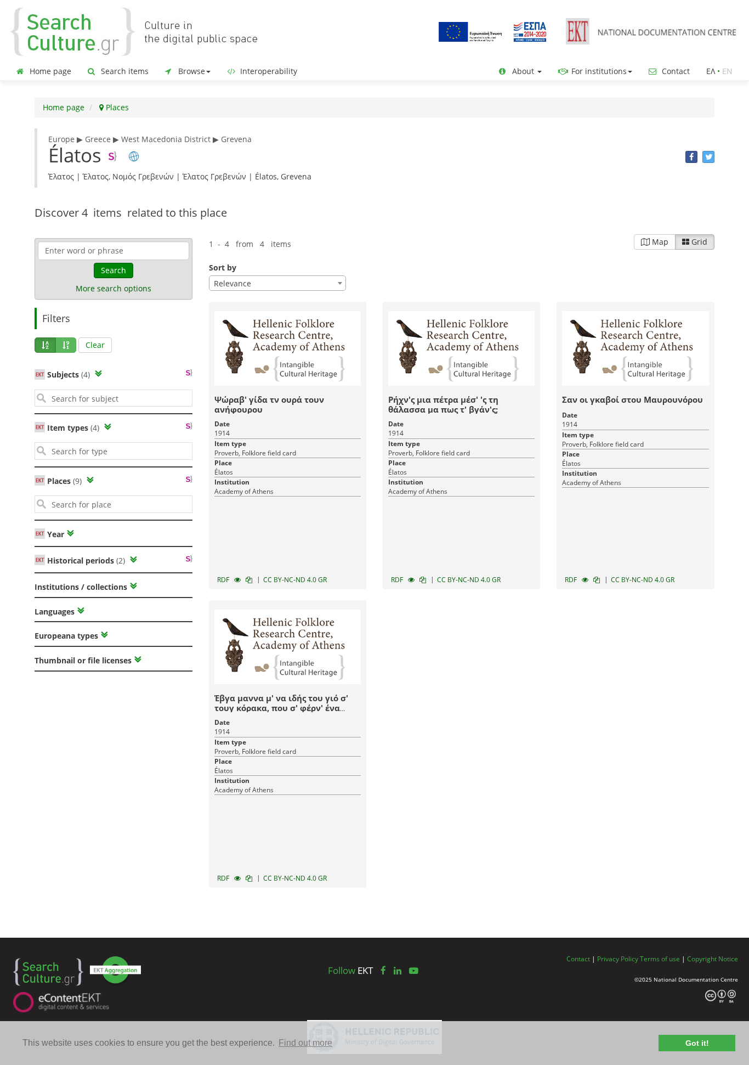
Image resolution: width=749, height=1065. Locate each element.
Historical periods (86, 560)
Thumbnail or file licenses (83, 660)
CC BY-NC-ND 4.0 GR (295, 579)
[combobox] (277, 283)
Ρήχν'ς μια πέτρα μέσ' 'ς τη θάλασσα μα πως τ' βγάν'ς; (443, 404)
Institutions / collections (81, 587)
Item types (73, 427)
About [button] (523, 71)
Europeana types (66, 635)
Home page (49, 71)
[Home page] (142, 31)
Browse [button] (190, 71)
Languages (55, 611)
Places (116, 107)
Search (113, 270)
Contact (675, 71)
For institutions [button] (598, 71)
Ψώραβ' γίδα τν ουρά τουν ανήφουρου (269, 404)
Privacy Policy (617, 958)
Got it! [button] (697, 1043)
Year (54, 534)
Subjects (68, 374)
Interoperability (267, 71)
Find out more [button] (305, 1042)
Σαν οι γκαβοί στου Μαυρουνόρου (632, 399)
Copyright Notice (712, 958)
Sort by (222, 267)
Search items (124, 71)
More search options (113, 288)
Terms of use (660, 958)
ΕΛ (710, 71)
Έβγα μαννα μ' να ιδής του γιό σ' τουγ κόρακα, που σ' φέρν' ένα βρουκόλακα (281, 707)
